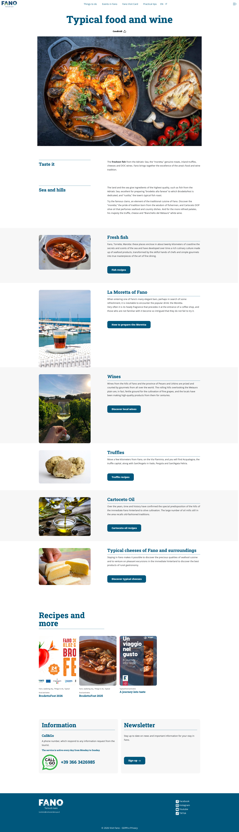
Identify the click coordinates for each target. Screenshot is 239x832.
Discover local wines (124, 409)
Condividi (117, 31)
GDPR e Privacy (130, 827)
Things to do (90, 3)
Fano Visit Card (130, 3)
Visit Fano (115, 827)
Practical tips (150, 3)
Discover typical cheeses (127, 579)
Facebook (184, 801)
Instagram (184, 805)
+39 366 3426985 (78, 762)
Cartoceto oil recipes (124, 528)
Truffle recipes (120, 477)
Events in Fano (109, 3)
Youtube (183, 809)
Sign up (132, 760)
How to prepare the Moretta (129, 324)
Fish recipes (119, 269)
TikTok (182, 813)
